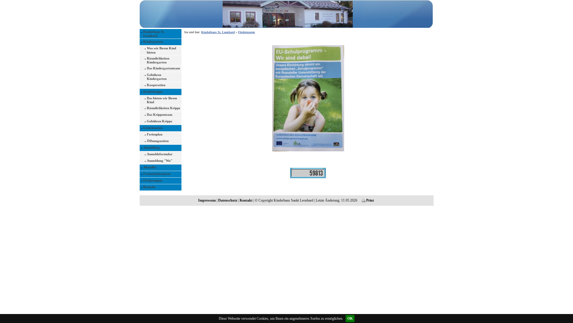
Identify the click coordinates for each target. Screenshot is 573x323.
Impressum (207, 200)
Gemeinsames (153, 127)
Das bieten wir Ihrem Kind (162, 100)
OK (350, 318)
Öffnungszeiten (158, 141)
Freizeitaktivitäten (156, 174)
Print (369, 200)
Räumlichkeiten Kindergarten (158, 60)
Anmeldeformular (159, 154)
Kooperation (156, 85)
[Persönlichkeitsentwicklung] (308, 172)
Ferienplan (154, 134)
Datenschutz (227, 200)
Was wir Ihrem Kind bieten (161, 50)
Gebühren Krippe (159, 121)
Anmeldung (151, 147)
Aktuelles (149, 167)
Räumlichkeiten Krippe (163, 108)
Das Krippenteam (159, 114)
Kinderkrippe (153, 91)
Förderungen (152, 180)
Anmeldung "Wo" (159, 160)
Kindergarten (153, 41)
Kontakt (149, 187)
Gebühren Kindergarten (157, 76)
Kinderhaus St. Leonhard (154, 33)
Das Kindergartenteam (163, 68)
